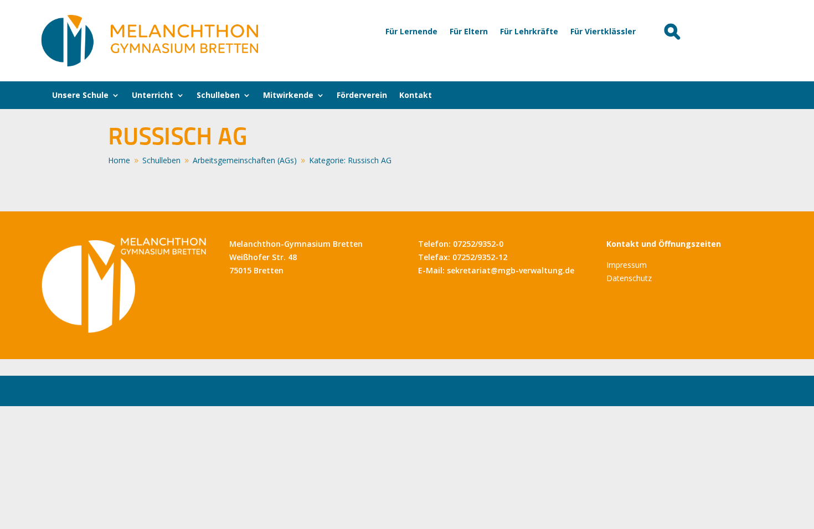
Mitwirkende (288, 95)
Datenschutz (629, 278)
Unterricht (152, 95)
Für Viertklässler (603, 32)
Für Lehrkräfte (529, 32)
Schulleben (218, 95)
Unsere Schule (80, 95)
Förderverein (362, 95)
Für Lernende (411, 32)
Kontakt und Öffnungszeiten (663, 243)
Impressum (626, 265)
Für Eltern (469, 32)
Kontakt (415, 95)
